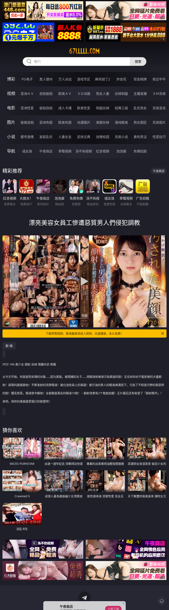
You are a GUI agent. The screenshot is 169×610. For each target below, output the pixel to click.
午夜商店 (46, 151)
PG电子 (27, 79)
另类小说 (121, 137)
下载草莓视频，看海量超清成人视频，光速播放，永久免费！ (84, 333)
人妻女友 (65, 137)
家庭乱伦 (46, 137)
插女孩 (27, 151)
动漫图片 (83, 122)
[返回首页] (162, 601)
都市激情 (27, 137)
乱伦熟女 (140, 108)
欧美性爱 (83, 108)
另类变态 (159, 108)
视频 (11, 93)
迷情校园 (102, 137)
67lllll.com (84, 51)
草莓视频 (65, 151)
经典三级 (121, 108)
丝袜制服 (121, 93)
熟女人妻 (102, 93)
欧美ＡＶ (65, 93)
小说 (11, 136)
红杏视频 (102, 151)
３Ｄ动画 (83, 93)
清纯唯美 (121, 122)
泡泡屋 (121, 151)
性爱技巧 (159, 137)
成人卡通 (65, 108)
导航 (11, 151)
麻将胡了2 (102, 79)
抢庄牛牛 (159, 79)
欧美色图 (65, 122)
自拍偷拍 (46, 93)
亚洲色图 (46, 122)
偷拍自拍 (46, 108)
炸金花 (121, 79)
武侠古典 (83, 137)
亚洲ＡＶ (27, 93)
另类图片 (159, 122)
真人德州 (46, 79)
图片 (11, 122)
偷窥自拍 (27, 122)
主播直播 (140, 93)
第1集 (9, 346)
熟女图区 (140, 122)
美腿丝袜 (102, 122)
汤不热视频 (83, 151)
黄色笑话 (140, 137)
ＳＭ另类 (159, 93)
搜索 (138, 61)
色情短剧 (140, 151)
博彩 (11, 79)
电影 (11, 108)
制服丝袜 (102, 108)
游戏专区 (83, 79)
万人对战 (65, 79)
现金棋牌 (140, 79)
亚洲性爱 (27, 108)
